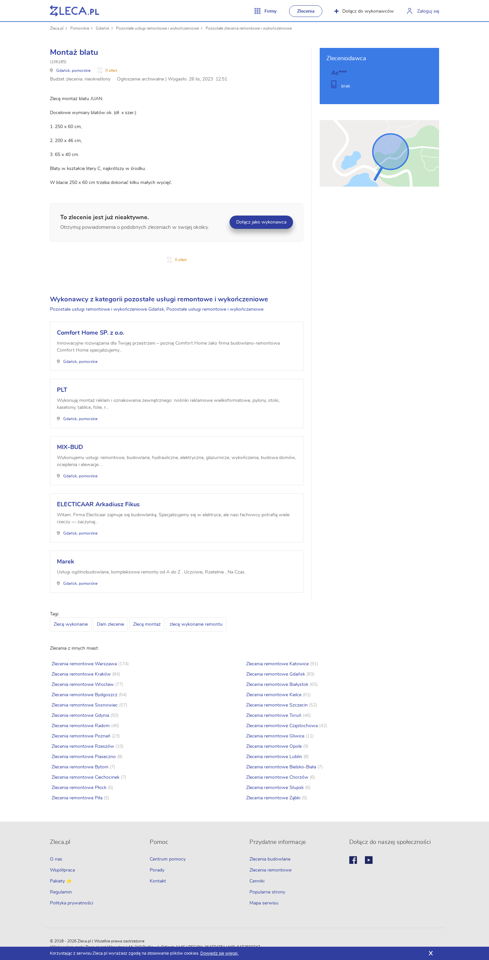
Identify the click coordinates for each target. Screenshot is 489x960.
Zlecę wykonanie (71, 624)
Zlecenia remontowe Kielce (273, 695)
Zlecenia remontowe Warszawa (84, 664)
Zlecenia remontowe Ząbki (273, 798)
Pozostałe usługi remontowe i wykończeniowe (157, 28)
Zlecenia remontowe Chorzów (277, 777)
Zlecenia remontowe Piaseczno (84, 756)
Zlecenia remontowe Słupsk (275, 787)
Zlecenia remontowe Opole (274, 746)
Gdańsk (102, 28)
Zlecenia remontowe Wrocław (83, 684)
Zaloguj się (428, 11)
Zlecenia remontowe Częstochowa (282, 725)
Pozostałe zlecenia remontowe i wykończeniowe (249, 28)
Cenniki (256, 881)
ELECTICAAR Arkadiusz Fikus (98, 505)
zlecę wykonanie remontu (196, 624)
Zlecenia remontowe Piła (77, 798)
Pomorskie (79, 28)
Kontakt (158, 881)
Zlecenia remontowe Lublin (274, 756)
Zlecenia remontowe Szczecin (277, 705)
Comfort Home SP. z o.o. (90, 333)
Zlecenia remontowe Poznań (81, 736)
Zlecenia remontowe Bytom (80, 767)
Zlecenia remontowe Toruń (273, 715)
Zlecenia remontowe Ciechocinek (85, 777)
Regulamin (61, 892)
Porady (157, 870)
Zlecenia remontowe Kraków (81, 674)
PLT (62, 390)
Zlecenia (306, 11)
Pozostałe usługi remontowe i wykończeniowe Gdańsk (107, 309)
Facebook (353, 860)
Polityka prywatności (71, 903)
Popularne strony (267, 892)
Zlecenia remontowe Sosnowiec (85, 705)
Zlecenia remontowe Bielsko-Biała (281, 767)
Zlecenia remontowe (270, 870)
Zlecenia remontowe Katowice (277, 664)
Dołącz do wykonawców (368, 11)
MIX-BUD (70, 447)
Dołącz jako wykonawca (261, 222)
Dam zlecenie (110, 624)
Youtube (369, 860)
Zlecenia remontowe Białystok (277, 684)
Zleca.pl (57, 28)
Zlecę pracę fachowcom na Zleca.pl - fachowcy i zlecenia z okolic (74, 10)
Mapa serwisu (263, 903)
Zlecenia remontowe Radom (81, 725)
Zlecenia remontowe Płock (79, 787)
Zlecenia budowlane (269, 859)
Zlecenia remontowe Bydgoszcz (84, 695)
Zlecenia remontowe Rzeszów (83, 746)
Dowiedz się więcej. (219, 953)
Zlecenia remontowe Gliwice (275, 736)
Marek (65, 562)
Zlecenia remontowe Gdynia (80, 715)
